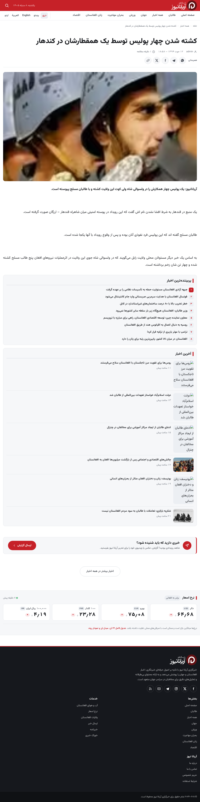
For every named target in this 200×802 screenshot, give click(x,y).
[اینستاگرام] (176, 688)
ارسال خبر (93, 723)
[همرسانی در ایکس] (156, 60)
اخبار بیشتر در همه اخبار (100, 571)
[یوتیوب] (158, 688)
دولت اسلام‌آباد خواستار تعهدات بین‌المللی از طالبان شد (140, 395)
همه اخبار (157, 15)
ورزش (132, 15)
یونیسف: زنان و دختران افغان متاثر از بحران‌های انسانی (140, 479)
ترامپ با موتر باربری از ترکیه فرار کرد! (167, 332)
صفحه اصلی (188, 15)
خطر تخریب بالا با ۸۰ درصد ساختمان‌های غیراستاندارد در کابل (153, 304)
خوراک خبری (91, 735)
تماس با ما (192, 769)
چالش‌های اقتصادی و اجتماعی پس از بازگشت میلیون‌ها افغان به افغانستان (129, 460)
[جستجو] (7, 5)
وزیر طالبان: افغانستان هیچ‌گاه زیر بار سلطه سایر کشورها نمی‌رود (151, 311)
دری (44, 15)
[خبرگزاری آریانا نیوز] (184, 5)
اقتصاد (76, 15)
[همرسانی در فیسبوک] (165, 60)
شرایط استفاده (190, 781)
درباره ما (193, 763)
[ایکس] (184, 688)
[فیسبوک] (193, 688)
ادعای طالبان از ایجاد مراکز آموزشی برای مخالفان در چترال (139, 427)
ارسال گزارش (24, 545)
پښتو (36, 15)
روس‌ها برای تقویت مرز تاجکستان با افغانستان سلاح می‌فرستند (135, 363)
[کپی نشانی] (148, 60)
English (26, 15)
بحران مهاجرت (116, 15)
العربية (15, 15)
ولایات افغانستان (89, 717)
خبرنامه (94, 730)
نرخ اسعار (93, 711)
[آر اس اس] (150, 688)
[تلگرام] (167, 688)
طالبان (172, 15)
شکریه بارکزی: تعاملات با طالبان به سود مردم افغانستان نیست (136, 511)
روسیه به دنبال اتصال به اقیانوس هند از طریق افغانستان (155, 325)
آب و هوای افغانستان (87, 705)
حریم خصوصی (189, 775)
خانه (195, 26)
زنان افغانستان (94, 15)
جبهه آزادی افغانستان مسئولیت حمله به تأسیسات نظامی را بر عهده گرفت (146, 290)
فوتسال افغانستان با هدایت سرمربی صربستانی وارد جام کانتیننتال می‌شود (146, 297)
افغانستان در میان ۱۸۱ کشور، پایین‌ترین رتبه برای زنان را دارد (154, 339)
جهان (144, 15)
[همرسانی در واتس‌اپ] (182, 60)
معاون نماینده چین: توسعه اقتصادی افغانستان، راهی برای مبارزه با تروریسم (145, 318)
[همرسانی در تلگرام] (173, 60)
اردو (6, 15)
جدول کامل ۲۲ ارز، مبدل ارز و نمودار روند (107, 628)
